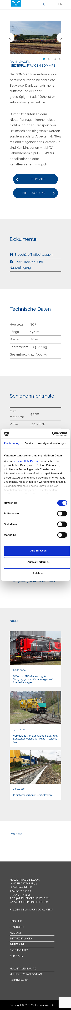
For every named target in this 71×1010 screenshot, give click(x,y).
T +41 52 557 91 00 (20, 890)
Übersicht (37, 179)
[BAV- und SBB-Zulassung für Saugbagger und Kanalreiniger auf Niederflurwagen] (35, 659)
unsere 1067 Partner (27, 461)
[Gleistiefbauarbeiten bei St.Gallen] (35, 775)
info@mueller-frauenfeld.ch (29, 898)
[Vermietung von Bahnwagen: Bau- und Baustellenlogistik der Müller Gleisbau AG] (35, 719)
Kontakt (15, 932)
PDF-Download (33, 192)
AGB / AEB (16, 955)
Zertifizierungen (21, 938)
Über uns (16, 921)
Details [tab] (28, 443)
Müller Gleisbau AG (23, 968)
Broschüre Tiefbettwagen (33, 254)
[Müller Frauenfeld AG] (16, 3)
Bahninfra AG (19, 980)
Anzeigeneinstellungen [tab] (52, 443)
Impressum (17, 944)
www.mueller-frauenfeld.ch (29, 902)
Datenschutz (19, 950)
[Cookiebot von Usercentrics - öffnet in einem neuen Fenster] (52, 434)
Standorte (17, 926)
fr (60, 4)
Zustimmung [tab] (11, 443)
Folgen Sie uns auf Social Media (31, 909)
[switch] (62, 513)
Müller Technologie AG (26, 974)
